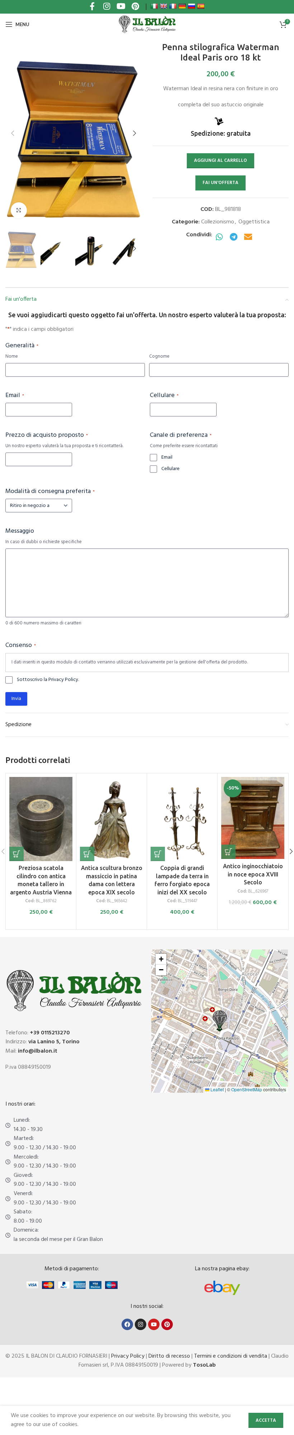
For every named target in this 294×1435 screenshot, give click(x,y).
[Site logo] (147, 24)
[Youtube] (154, 1324)
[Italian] (154, 6)
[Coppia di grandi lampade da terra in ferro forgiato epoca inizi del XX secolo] (182, 819)
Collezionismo (217, 222)
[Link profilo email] (248, 238)
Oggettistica (254, 222)
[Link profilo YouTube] (121, 7)
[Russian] (191, 6)
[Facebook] (127, 1324)
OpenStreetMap (246, 1089)
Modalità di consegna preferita (50, 491)
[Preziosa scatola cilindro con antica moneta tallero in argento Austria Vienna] (40, 819)
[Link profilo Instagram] (106, 7)
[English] (163, 6)
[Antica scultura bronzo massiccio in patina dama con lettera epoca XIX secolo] (111, 819)
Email (14, 395)
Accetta (266, 1420)
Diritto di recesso (169, 1356)
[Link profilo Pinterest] (135, 7)
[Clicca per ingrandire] (19, 210)
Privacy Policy (127, 1356)
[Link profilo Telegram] (234, 238)
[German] (182, 6)
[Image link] (222, 1288)
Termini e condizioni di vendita (230, 1356)
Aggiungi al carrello (220, 160)
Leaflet (216, 1089)
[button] (12, 133)
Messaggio (19, 531)
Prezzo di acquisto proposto (46, 435)
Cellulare (164, 395)
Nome (11, 356)
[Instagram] (140, 1324)
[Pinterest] (167, 1324)
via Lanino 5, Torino (54, 1042)
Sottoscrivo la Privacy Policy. (48, 679)
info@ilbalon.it (37, 1051)
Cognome (159, 356)
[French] (172, 6)
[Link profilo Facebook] (92, 7)
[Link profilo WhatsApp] (219, 238)
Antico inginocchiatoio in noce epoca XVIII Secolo (253, 874)
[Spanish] (200, 6)
